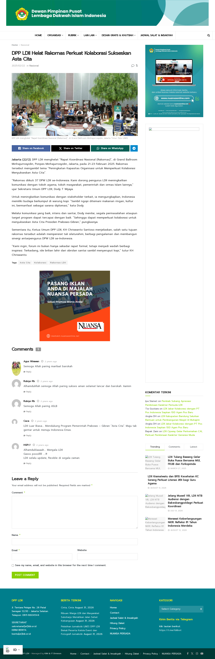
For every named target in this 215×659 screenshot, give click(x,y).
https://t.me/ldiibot (170, 630)
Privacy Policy (117, 628)
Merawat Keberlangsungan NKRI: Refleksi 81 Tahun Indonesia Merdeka (185, 522)
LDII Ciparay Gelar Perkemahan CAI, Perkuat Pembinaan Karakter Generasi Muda (174, 433)
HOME (38, 35)
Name (16, 535)
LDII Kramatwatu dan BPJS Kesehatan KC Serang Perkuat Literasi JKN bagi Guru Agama (173, 480)
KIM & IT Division (53, 653)
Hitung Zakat (117, 623)
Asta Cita (25, 262)
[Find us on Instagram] (197, 654)
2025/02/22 (18, 65)
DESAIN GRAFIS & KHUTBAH (117, 35)
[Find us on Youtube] (202, 654)
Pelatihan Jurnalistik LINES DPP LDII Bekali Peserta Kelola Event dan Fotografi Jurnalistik (80, 630)
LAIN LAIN (89, 35)
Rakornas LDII (58, 262)
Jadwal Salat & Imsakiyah (124, 618)
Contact (114, 613)
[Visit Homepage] (107, 15)
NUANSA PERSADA (120, 633)
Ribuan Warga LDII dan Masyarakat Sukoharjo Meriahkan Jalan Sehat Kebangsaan (80, 617)
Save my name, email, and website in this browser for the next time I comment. (60, 565)
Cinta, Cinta (67, 607)
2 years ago (51, 361)
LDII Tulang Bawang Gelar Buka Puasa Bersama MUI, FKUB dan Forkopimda (184, 460)
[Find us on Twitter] (192, 654)
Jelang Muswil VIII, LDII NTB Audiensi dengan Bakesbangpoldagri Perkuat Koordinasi (185, 501)
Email (16, 550)
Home (15, 44)
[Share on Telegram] (134, 148)
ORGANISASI (54, 35)
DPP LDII (25, 653)
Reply (28, 371)
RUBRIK (72, 35)
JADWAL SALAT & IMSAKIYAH (157, 35)
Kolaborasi (40, 262)
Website (82, 550)
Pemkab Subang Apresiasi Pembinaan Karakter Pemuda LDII (168, 403)
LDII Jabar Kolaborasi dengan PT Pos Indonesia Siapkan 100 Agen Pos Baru (172, 410)
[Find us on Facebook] (187, 654)
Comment (18, 492)
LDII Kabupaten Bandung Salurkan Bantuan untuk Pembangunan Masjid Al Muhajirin (172, 418)
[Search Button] (208, 35)
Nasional (25, 44)
